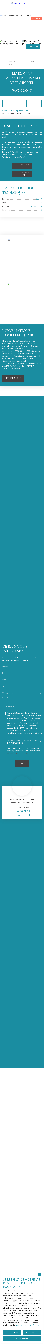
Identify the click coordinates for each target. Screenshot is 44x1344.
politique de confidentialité (17, 753)
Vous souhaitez (6, 697)
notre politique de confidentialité (28, 1325)
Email (4, 680)
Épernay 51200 (22, 111)
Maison (11, 111)
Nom (4, 673)
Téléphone (6, 686)
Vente (4, 111)
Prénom (5, 666)
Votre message (8, 706)
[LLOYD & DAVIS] (26, 7)
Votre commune (8, 693)
